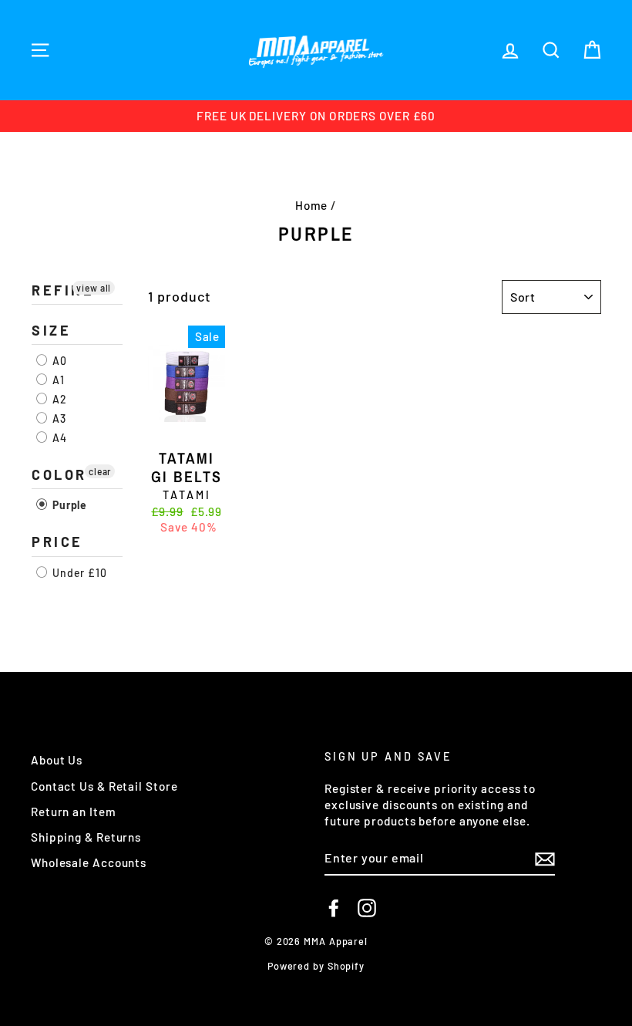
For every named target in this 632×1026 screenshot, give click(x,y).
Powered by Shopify (316, 966)
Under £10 (78, 572)
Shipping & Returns (86, 837)
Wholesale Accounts (88, 862)
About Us (56, 760)
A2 (58, 399)
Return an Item (73, 811)
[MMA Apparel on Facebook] (333, 908)
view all (93, 287)
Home (311, 205)
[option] (316, 116)
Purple (68, 504)
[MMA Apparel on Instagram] (367, 908)
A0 (58, 360)
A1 (57, 379)
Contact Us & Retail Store (104, 786)
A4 (58, 437)
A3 (57, 418)
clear (100, 471)
